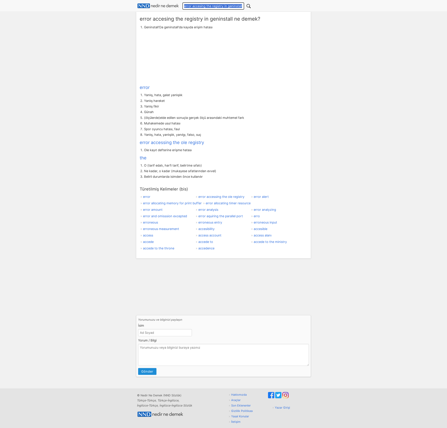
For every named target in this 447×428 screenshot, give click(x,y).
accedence (206, 248)
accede (148, 242)
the (143, 157)
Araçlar (236, 400)
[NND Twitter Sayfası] (278, 397)
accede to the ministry (270, 242)
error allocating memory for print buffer (172, 203)
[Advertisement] (223, 56)
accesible (260, 229)
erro (257, 216)
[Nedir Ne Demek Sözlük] (158, 5)
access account (209, 235)
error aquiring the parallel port (220, 216)
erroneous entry (210, 222)
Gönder (147, 371)
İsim (141, 325)
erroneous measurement (161, 229)
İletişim (235, 421)
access (148, 235)
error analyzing (265, 209)
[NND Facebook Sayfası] (271, 397)
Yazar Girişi (282, 407)
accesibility (206, 229)
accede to (205, 242)
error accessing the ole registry (172, 142)
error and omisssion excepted (165, 216)
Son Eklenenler (241, 405)
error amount (153, 209)
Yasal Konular (240, 416)
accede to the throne (158, 248)
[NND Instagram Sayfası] (285, 397)
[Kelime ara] (248, 6)
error (145, 87)
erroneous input (265, 222)
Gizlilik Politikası (242, 411)
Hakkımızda (239, 394)
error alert (261, 197)
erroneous (150, 222)
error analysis (208, 209)
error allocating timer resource (228, 203)
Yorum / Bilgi (147, 340)
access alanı (263, 235)
